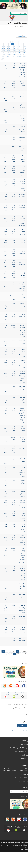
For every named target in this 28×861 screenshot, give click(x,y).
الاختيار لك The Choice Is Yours (22, 341)
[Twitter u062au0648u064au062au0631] (20, 1)
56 (9, 52)
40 (20, 48)
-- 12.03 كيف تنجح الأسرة (5, 552)
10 (19, 42)
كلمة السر (24, 715)
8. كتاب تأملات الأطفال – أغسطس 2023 (22, 148)
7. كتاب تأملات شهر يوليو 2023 (22, 295)
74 (4, 56)
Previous (19, 36)
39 (17, 48)
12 (24, 42)
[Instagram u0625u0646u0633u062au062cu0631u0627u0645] (18, 1)
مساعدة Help (24, 758)
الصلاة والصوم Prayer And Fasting (22, 618)
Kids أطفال (12, 146)
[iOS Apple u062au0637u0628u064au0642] (10, 1)
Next (24, 36)
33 (2, 48)
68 (15, 54)
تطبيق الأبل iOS (24, 692)
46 (9, 50)
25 (7, 46)
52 (25, 50)
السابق (24, 651)
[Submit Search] (11, 13)
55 (7, 52)
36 (9, 48)
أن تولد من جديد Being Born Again (22, 481)
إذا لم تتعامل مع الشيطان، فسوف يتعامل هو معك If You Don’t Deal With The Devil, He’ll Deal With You (22, 415)
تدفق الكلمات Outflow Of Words (22, 83)
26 (9, 46)
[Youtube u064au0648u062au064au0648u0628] (24, 1)
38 (15, 48)
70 (20, 54)
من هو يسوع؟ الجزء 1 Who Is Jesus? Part (22, 262)
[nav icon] (24, 10)
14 (4, 44)
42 (25, 48)
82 (25, 56)
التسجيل (25, 730)
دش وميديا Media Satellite (21, 751)
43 (2, 50)
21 (22, 44)
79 (17, 56)
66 (9, 54)
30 (20, 46)
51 (22, 50)
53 (2, 52)
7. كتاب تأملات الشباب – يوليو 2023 (22, 640)
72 (25, 54)
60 (20, 52)
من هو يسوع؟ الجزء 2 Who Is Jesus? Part (22, 251)
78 (15, 56)
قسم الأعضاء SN (24, 755)
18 (15, 44)
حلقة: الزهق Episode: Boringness (22, 439)
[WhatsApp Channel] (16, 1)
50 (20, 50)
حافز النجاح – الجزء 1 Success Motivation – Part (22, 364)
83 (2, 58)
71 (22, 54)
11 (22, 42)
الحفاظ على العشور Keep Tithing (22, 428)
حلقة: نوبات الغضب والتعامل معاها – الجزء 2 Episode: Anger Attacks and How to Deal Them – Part (22, 555)
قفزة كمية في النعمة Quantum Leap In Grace (22, 159)
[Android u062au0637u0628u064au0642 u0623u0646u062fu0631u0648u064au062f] (12, 1)
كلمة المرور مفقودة (17, 730)
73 (2, 56)
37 (12, 48)
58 (15, 52)
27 (12, 46)
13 (2, 44)
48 (15, 50)
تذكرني (24, 722)
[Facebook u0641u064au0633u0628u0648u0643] (26, 1)
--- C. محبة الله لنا (5, 284)
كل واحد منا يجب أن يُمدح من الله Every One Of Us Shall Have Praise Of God (22, 185)
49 (17, 50)
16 (9, 44)
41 (22, 48)
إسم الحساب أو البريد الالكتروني (19, 708)
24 (4, 46)
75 (7, 56)
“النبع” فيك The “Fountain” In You (22, 196)
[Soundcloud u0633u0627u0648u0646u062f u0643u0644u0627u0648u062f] (22, 1)
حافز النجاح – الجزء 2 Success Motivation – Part (22, 353)
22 (25, 44)
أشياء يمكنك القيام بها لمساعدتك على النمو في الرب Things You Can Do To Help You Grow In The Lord (22, 71)
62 (25, 52)
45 (7, 50)
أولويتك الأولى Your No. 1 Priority (22, 459)
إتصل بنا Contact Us (23, 781)
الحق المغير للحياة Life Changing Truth (19, 4)
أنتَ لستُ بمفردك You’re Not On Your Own (22, 528)
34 (4, 48)
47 (12, 50)
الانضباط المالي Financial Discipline (22, 387)
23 (2, 46)
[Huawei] (7, 1)
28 (15, 46)
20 (20, 44)
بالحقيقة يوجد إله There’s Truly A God (22, 105)
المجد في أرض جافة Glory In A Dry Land (22, 595)
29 (17, 46)
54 (4, 52)
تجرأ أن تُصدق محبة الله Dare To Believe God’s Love (22, 286)
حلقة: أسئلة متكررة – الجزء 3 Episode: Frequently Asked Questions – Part (22, 331)
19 (17, 44)
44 (4, 50)
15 (7, 44)
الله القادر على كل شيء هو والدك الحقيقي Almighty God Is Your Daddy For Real (22, 377)
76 (9, 56)
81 (22, 56)
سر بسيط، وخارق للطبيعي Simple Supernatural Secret (22, 609)
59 (17, 52)
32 (25, 46)
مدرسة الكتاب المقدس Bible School (19, 748)
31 (22, 46)
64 (4, 54)
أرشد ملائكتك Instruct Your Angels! (22, 305)
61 (22, 52)
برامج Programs (24, 744)
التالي (7, 654)
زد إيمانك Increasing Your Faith (22, 94)
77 (12, 56)
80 (20, 56)
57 (12, 52)
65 (7, 54)
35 (7, 48)
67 (12, 54)
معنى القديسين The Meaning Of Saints (22, 207)
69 (17, 54)
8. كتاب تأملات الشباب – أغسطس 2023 (22, 139)
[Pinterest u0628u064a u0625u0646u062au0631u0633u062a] (14, 1)
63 (2, 54)
